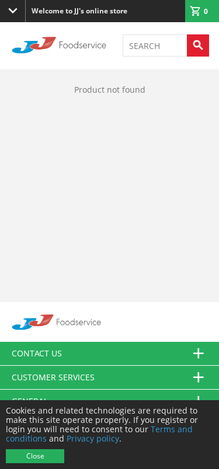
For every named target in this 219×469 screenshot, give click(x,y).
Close (35, 456)
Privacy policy (93, 438)
